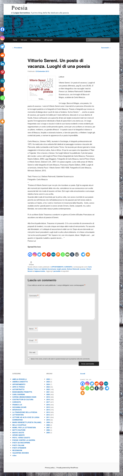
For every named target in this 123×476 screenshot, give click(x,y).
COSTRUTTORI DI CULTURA (22, 399)
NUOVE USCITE (18, 432)
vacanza (83, 269)
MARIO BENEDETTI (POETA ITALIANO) (26, 422)
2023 (48, 387)
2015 (48, 407)
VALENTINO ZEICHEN (20, 453)
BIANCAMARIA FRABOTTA (22, 392)
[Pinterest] (49, 253)
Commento (33, 296)
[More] (88, 253)
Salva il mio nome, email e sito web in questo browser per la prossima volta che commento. (60, 359)
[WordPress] (77, 253)
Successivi (106, 48)
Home (15, 40)
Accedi (82, 373)
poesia (64, 269)
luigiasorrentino (40, 271)
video (14, 455)
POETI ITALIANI (18, 445)
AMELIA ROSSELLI (19, 379)
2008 (48, 425)
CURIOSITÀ (68, 267)
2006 (48, 430)
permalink (57, 271)
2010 (48, 420)
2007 (48, 427)
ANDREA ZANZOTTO (20, 382)
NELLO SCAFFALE (19, 425)
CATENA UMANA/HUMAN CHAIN (24, 397)
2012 (48, 415)
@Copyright (48, 40)
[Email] (67, 253)
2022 (48, 389)
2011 (48, 417)
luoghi (59, 269)
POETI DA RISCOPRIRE (21, 442)
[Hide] (1, 126)
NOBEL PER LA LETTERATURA (24, 427)
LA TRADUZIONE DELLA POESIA (24, 412)
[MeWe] (53, 253)
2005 (48, 432)
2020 (48, 394)
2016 (48, 404)
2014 (48, 410)
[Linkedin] (2, 61)
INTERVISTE (17, 410)
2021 (48, 392)
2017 (48, 402)
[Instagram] (35, 253)
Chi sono (24, 40)
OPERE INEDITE (18, 435)
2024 (48, 384)
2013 (48, 412)
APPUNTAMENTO (57, 267)
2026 (48, 379)
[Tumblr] (72, 253)
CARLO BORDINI (18, 394)
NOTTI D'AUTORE (18, 430)
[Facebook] (30, 253)
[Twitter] (39, 253)
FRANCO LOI (17, 404)
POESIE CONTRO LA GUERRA (23, 440)
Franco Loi (37, 269)
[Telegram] (83, 253)
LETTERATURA (18, 415)
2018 (48, 399)
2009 (48, 422)
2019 (48, 397)
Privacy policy (36, 40)
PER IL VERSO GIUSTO (21, 437)
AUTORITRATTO (18, 389)
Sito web (32, 352)
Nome (33, 329)
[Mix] (58, 253)
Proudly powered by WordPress (67, 468)
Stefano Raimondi (73, 269)
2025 (48, 382)
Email (33, 340)
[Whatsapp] (63, 253)
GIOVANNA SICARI (19, 407)
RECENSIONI (17, 450)
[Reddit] (44, 253)
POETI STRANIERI (19, 448)
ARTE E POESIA (18, 387)
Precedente (17, 48)
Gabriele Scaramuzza (48, 269)
